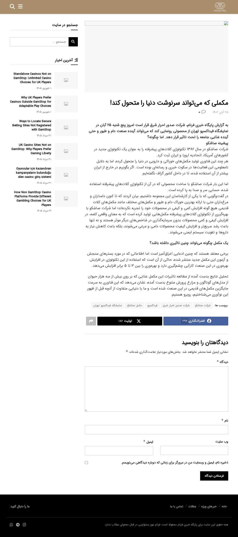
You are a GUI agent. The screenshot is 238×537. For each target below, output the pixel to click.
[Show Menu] (20, 7)
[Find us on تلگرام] (18, 525)
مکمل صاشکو (134, 305)
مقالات (192, 506)
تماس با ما (176, 506)
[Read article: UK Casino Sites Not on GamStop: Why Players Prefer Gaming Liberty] (66, 151)
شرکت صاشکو (203, 305)
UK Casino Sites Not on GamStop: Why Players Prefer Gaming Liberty (31, 149)
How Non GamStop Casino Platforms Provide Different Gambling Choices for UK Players (32, 199)
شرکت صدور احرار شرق (176, 305)
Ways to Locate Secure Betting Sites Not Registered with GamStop (31, 125)
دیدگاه (222, 362)
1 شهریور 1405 (43, 88)
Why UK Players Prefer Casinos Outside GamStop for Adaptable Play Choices (30, 101)
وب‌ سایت (221, 441)
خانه (224, 506)
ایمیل (148, 441)
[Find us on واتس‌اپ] (11, 525)
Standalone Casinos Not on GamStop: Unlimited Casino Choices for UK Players (32, 78)
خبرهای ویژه (209, 506)
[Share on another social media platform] (91, 321)
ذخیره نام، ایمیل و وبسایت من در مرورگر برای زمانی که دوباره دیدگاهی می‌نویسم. (174, 462)
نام (224, 420)
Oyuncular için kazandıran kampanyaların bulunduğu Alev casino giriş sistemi (33, 172)
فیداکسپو (152, 305)
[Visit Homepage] (220, 7)
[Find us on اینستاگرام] (24, 525)
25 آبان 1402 (220, 112)
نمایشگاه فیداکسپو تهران (107, 305)
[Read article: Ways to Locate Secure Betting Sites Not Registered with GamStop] (66, 127)
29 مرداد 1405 (44, 211)
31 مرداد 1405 (44, 136)
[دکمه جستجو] (12, 7)
